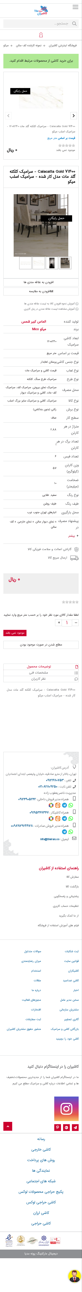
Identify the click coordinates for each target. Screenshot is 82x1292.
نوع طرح (73, 379)
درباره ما (36, 990)
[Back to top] (7, 1126)
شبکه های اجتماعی (41, 1181)
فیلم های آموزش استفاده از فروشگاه (58, 925)
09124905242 (27, 799)
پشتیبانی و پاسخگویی (66, 896)
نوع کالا (73, 401)
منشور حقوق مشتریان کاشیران (24, 1029)
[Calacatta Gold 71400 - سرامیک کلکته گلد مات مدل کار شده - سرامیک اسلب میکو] (41, 225)
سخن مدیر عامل (69, 1000)
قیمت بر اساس (66, 138)
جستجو (74, 23)
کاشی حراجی (41, 1223)
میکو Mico (39, 329)
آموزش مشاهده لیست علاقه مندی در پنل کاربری (49, 309)
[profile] (41, 35)
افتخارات (36, 1009)
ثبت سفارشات (33, 1019)
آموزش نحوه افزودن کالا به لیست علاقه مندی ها (49, 303)
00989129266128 (22, 826)
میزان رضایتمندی (31, 961)
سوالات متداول (32, 951)
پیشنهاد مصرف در (68, 524)
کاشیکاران (73, 971)
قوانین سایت (71, 961)
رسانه (41, 1139)
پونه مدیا (29, 1253)
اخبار (76, 990)
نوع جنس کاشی (68, 362)
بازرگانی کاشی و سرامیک (65, 1029)
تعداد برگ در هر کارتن (68, 445)
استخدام (36, 971)
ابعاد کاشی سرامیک (71, 342)
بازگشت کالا (72, 886)
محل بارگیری (70, 512)
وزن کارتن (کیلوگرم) (72, 468)
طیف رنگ (72, 504)
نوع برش (72, 409)
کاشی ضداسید (71, 980)
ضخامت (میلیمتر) (73, 483)
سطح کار (72, 418)
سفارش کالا (72, 877)
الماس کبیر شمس (33, 321)
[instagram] (66, 1109)
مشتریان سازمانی (69, 1009)
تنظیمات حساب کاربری (66, 906)
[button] (74, 115)
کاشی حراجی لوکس (41, 1202)
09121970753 (55, 780)
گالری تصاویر (71, 1019)
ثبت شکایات (72, 951)
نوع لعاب (72, 371)
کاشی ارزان (41, 1213)
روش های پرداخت (41, 1160)
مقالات (37, 980)
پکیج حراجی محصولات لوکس (41, 1192)
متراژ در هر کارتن (71, 430)
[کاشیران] (41, 10)
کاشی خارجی (41, 1150)
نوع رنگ (73, 495)
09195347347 (39, 812)
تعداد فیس (71, 457)
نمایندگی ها (41, 1171)
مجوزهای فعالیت (31, 1000)
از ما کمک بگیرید (69, 916)
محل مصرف (70, 390)
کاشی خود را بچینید (67, 1039)
